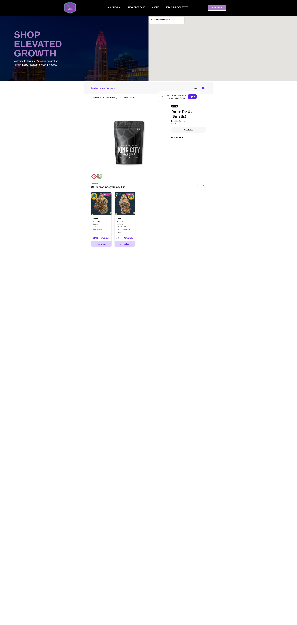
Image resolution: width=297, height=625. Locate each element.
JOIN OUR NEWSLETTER (177, 7)
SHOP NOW (112, 7)
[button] (113, 7)
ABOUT (155, 7)
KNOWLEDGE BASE (136, 7)
